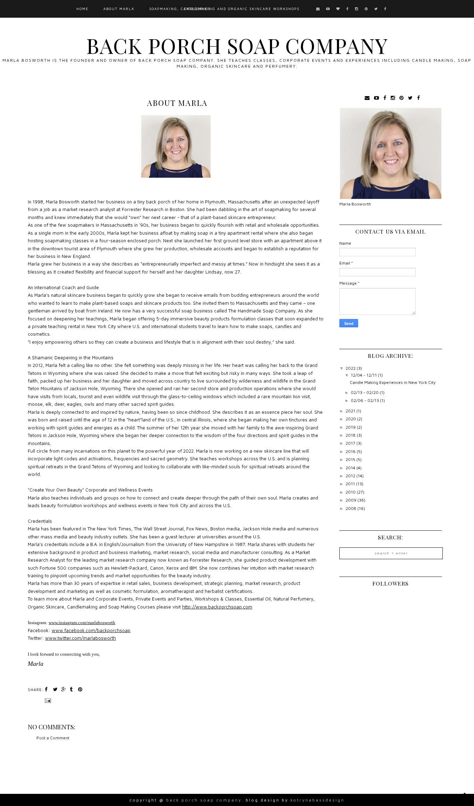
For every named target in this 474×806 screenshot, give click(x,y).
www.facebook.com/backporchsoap (91, 630)
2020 (351, 418)
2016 (351, 451)
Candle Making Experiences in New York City (392, 382)
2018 (351, 435)
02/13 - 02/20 (365, 392)
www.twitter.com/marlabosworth (80, 638)
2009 (351, 500)
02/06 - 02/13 (365, 400)
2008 (351, 508)
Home (82, 9)
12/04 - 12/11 (364, 375)
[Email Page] (47, 700)
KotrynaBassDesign (317, 800)
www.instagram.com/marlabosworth (82, 622)
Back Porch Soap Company (237, 45)
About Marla (118, 9)
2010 (351, 492)
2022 (351, 368)
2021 (351, 410)
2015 (351, 459)
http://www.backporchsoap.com (217, 607)
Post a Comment (52, 737)
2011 (351, 483)
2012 (351, 475)
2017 (351, 443)
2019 (351, 427)
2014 (351, 467)
